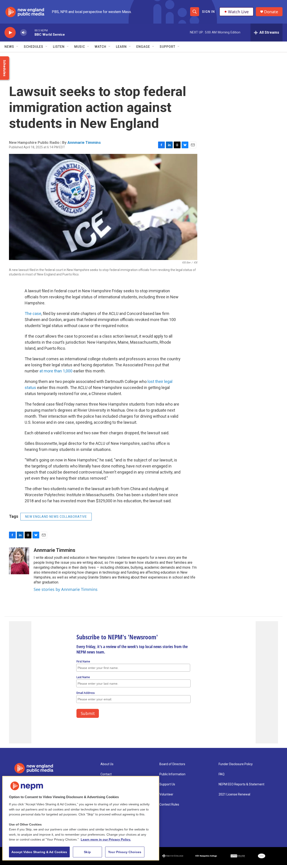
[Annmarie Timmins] (19, 560)
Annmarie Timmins (84, 142)
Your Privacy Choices (124, 852)
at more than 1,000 (55, 371)
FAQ (221, 774)
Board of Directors (172, 764)
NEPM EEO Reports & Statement (241, 784)
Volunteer (166, 794)
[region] (80, 818)
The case (33, 313)
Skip (87, 852)
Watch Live (238, 11)
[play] (10, 32)
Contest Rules (169, 804)
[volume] (23, 33)
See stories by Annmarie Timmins (66, 589)
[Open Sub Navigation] (17, 46)
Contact (106, 774)
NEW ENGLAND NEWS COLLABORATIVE (56, 516)
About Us (106, 764)
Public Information (172, 774)
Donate (271, 11)
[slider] (30, 32)
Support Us (167, 784)
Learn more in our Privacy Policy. (106, 839)
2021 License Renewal (234, 794)
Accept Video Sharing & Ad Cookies (39, 852)
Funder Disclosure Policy (236, 764)
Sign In (208, 11)
